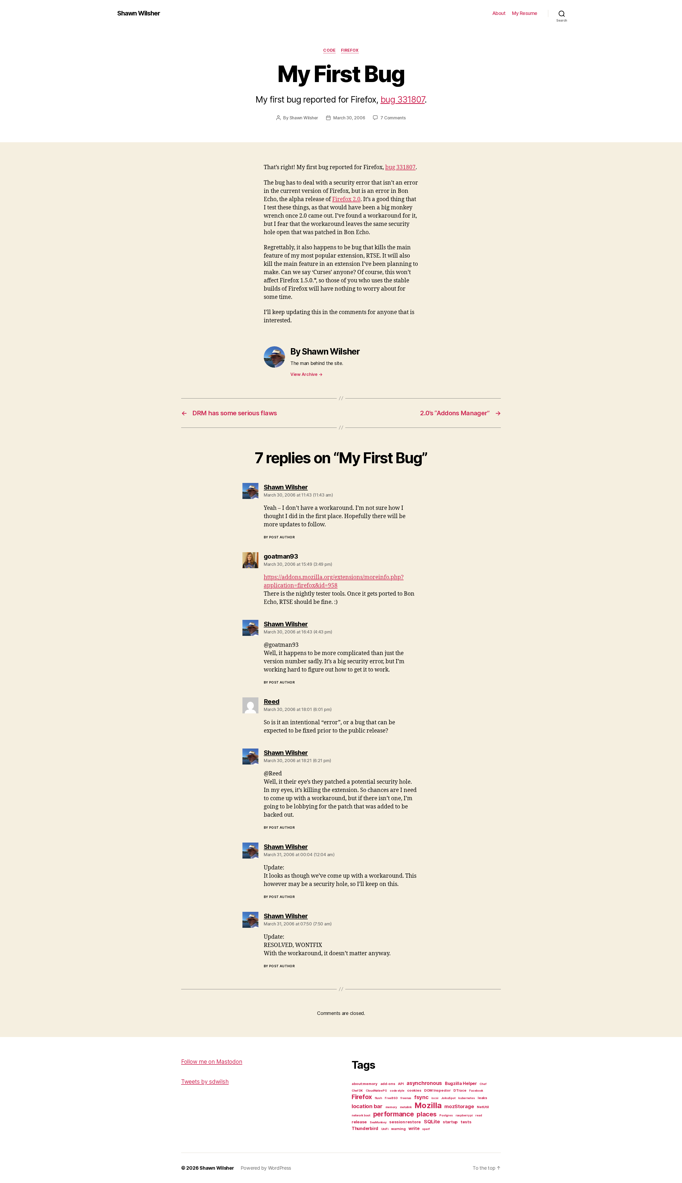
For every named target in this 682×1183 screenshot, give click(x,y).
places (426, 1114)
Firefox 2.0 (346, 199)
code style (397, 1090)
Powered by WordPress (266, 1168)
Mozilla (428, 1105)
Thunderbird (365, 1128)
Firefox (350, 50)
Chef (483, 1084)
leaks (482, 1098)
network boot (361, 1115)
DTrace (459, 1090)
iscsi (434, 1098)
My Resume (524, 13)
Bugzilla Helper (461, 1083)
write (414, 1128)
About (499, 13)
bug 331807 (402, 99)
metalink (406, 1107)
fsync (421, 1097)
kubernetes (466, 1098)
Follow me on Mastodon (211, 1061)
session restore (405, 1122)
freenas (405, 1098)
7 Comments (392, 117)
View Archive (306, 374)
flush (378, 1098)
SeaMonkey (378, 1122)
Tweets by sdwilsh (205, 1081)
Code (329, 50)
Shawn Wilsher (138, 13)
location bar (367, 1106)
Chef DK (357, 1090)
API (401, 1084)
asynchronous (424, 1083)
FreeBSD (391, 1098)
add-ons (387, 1084)
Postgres (446, 1115)
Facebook (476, 1090)
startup (450, 1122)
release (359, 1122)
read (478, 1115)
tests (466, 1122)
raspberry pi (464, 1115)
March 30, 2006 (349, 117)
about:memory (364, 1084)
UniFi (384, 1129)
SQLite (432, 1121)
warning (398, 1129)
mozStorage (459, 1106)
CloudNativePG (376, 1090)
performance (393, 1114)
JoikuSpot (448, 1098)
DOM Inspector (437, 1090)
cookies (414, 1090)
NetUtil (483, 1107)
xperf (426, 1129)
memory (391, 1107)
